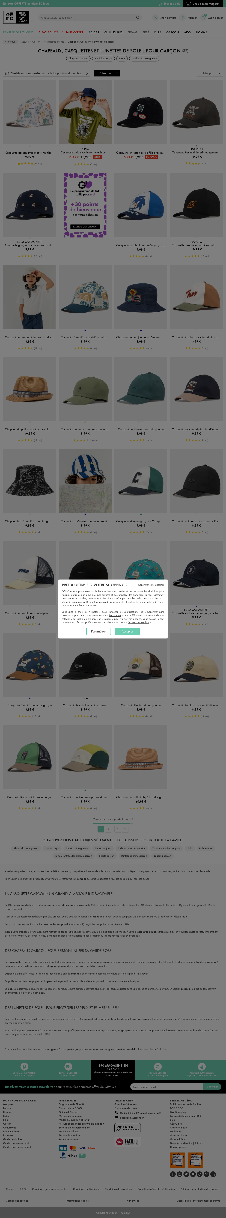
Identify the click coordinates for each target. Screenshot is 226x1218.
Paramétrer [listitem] (98, 631)
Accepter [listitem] (127, 631)
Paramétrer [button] (115, 615)
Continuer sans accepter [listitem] (151, 584)
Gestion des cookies (138, 622)
